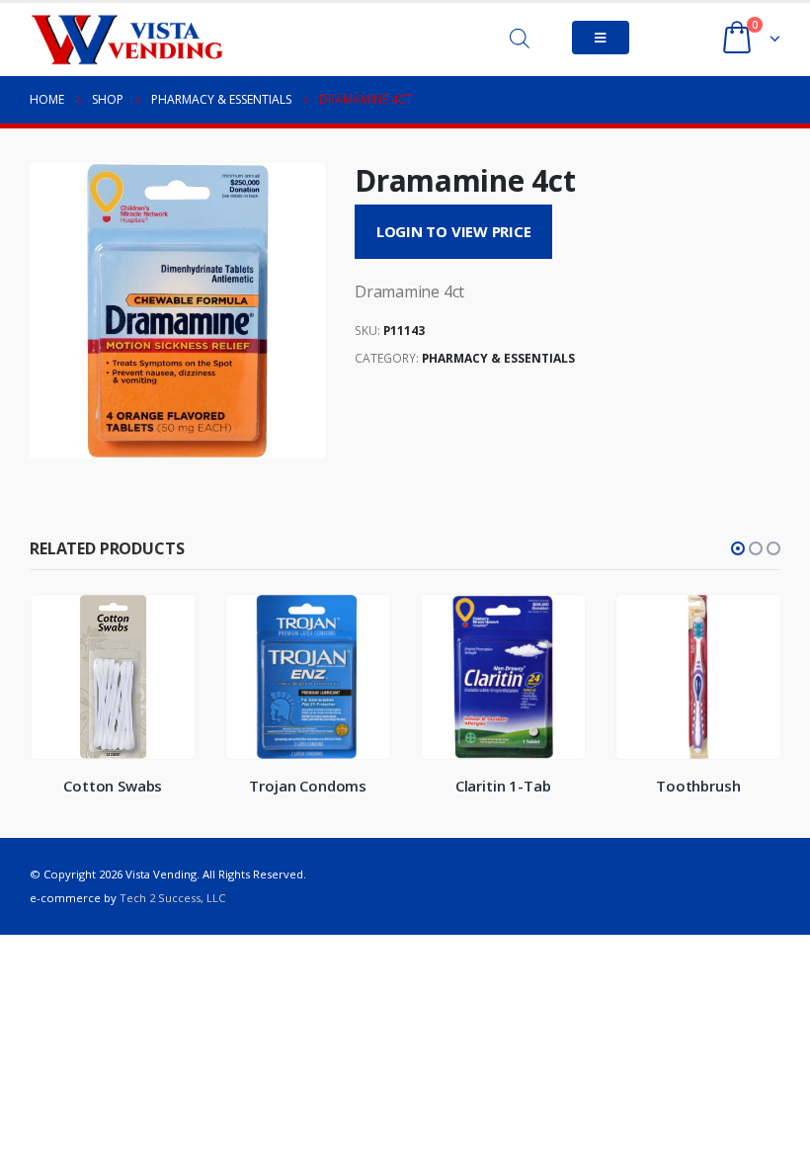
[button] (738, 548)
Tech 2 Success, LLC (172, 897)
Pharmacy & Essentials (498, 358)
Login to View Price (453, 231)
